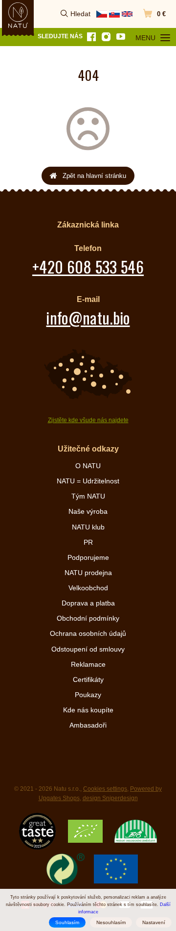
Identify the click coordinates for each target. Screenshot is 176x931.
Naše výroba (88, 511)
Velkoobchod (88, 588)
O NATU (88, 466)
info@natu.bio (88, 317)
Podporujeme (88, 557)
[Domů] (18, 15)
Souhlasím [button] (67, 922)
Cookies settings (105, 788)
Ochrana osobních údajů (88, 633)
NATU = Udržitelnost (88, 481)
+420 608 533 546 (88, 266)
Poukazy (88, 695)
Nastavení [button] (153, 922)
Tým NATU (88, 496)
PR (88, 542)
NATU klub (88, 527)
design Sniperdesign (110, 798)
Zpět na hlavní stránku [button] (94, 175)
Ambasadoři (88, 725)
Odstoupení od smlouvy (88, 649)
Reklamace (88, 664)
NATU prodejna (88, 573)
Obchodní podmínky (88, 618)
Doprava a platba (88, 603)
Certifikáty (88, 679)
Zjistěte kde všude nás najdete (88, 420)
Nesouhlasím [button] (111, 922)
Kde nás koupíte (88, 710)
